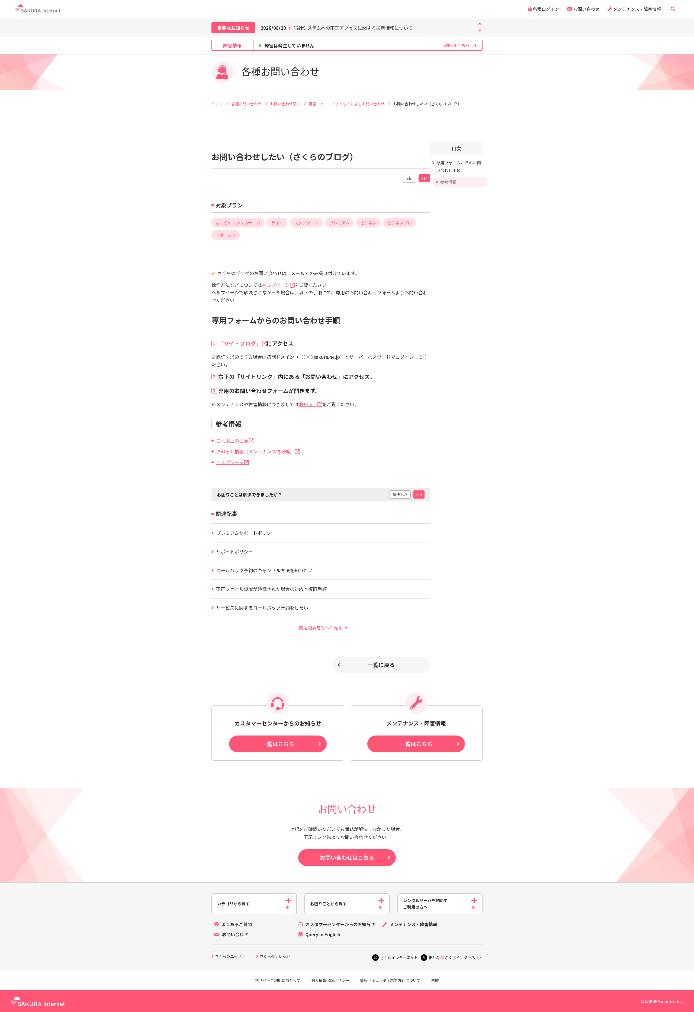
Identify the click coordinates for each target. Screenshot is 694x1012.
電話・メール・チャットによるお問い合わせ (347, 103)
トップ (217, 103)
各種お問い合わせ (246, 103)
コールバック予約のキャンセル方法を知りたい (264, 570)
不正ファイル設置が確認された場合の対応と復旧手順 (271, 588)
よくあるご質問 (236, 924)
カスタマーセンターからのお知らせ (340, 924)
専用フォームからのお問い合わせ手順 (275, 320)
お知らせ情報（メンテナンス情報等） (255, 451)
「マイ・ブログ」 (240, 343)
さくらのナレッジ (275, 956)
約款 (435, 980)
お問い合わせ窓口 (285, 103)
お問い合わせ (586, 9)
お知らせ (308, 404)
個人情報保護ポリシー (330, 980)
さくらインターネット (399, 957)
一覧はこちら (278, 744)
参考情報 (229, 423)
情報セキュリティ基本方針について (390, 980)
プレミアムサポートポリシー (246, 532)
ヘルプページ (276, 284)
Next (480, 24)
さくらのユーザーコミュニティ (235, 956)
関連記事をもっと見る (320, 627)
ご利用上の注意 (232, 440)
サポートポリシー (234, 551)
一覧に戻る (381, 665)
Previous (480, 30)
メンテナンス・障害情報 (637, 9)
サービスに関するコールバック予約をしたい (262, 607)
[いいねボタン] (409, 178)
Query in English (322, 934)
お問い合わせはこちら (347, 857)
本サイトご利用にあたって (277, 980)
